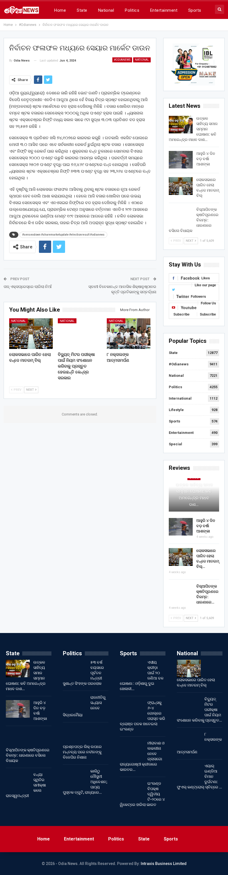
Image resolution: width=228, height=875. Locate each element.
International (180, 398)
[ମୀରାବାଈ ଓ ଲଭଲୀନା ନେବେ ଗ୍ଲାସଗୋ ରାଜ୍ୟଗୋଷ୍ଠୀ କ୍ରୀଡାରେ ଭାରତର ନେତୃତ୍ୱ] (132, 749)
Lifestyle (176, 410)
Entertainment (163, 10)
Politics (132, 10)
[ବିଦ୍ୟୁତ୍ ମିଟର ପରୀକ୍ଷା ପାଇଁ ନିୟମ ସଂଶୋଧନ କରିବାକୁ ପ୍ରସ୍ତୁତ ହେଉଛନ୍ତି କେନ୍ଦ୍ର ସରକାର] (80, 333)
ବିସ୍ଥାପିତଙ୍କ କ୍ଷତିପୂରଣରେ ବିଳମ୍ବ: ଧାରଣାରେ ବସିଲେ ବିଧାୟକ (27, 755)
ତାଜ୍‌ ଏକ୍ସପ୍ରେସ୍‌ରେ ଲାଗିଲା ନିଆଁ (28, 286)
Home (60, 10)
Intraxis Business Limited (164, 863)
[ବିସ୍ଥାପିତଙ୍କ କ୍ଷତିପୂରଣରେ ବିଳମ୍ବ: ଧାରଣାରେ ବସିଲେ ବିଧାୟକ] (181, 216)
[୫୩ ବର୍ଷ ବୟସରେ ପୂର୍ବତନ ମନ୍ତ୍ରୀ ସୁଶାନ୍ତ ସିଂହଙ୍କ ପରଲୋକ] (75, 669)
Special (175, 444)
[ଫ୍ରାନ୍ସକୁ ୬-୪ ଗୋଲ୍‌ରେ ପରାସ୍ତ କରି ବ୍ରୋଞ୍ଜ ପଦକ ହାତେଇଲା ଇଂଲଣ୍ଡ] (132, 709)
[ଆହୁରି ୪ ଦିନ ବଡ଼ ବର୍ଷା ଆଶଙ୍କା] (181, 160)
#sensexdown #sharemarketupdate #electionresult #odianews (63, 234)
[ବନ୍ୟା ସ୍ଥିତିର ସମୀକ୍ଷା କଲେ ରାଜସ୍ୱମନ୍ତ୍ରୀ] (18, 781)
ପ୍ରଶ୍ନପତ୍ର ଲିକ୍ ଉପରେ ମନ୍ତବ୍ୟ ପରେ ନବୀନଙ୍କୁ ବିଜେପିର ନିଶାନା (82, 751)
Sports (194, 10)
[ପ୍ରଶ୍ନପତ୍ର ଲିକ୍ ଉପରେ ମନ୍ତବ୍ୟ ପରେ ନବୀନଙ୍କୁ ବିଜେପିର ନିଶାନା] (75, 735)
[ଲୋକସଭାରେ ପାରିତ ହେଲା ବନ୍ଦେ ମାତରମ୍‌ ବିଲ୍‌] (31, 333)
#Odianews (122, 59)
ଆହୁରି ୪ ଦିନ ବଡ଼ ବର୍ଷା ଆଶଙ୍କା (205, 158)
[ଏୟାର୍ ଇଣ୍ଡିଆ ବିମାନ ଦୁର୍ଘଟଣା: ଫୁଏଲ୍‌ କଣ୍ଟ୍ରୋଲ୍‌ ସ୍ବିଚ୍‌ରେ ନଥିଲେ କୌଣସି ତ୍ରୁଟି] (189, 772)
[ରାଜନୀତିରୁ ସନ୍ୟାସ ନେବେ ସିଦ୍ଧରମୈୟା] (75, 704)
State (82, 10)
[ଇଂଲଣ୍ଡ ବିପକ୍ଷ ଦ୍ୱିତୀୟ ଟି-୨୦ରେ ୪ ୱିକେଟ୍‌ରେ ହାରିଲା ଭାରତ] (132, 790)
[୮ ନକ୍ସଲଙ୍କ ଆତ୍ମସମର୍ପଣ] (129, 333)
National (106, 10)
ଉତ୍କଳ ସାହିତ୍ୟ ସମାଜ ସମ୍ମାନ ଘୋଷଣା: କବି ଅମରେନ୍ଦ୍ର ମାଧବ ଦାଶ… (193, 494)
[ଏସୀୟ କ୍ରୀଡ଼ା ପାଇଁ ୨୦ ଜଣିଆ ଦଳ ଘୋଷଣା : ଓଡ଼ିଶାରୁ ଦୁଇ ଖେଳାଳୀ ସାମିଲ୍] (132, 669)
